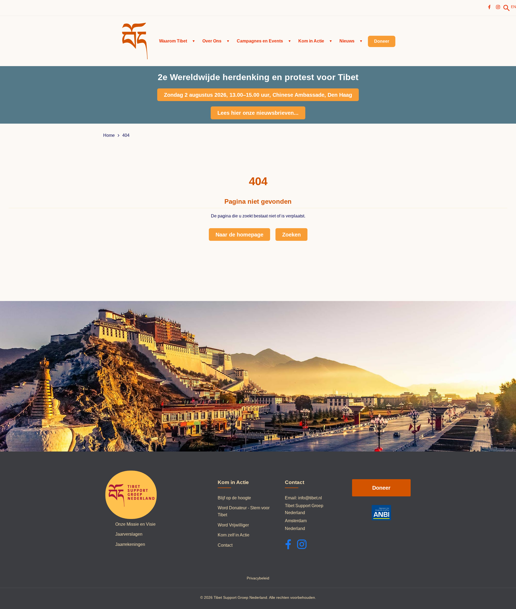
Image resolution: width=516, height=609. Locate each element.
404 (126, 135)
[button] (177, 41)
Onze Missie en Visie (135, 524)
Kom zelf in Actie (233, 535)
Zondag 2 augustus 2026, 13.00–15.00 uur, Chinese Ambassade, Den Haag (258, 95)
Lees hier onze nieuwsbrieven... (258, 113)
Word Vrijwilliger (233, 525)
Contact (225, 545)
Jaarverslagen (128, 534)
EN (513, 7)
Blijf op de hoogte (234, 498)
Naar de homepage (239, 235)
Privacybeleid (258, 578)
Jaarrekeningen (130, 544)
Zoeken (291, 235)
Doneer (381, 488)
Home (109, 135)
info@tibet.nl (310, 498)
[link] (506, 8)
